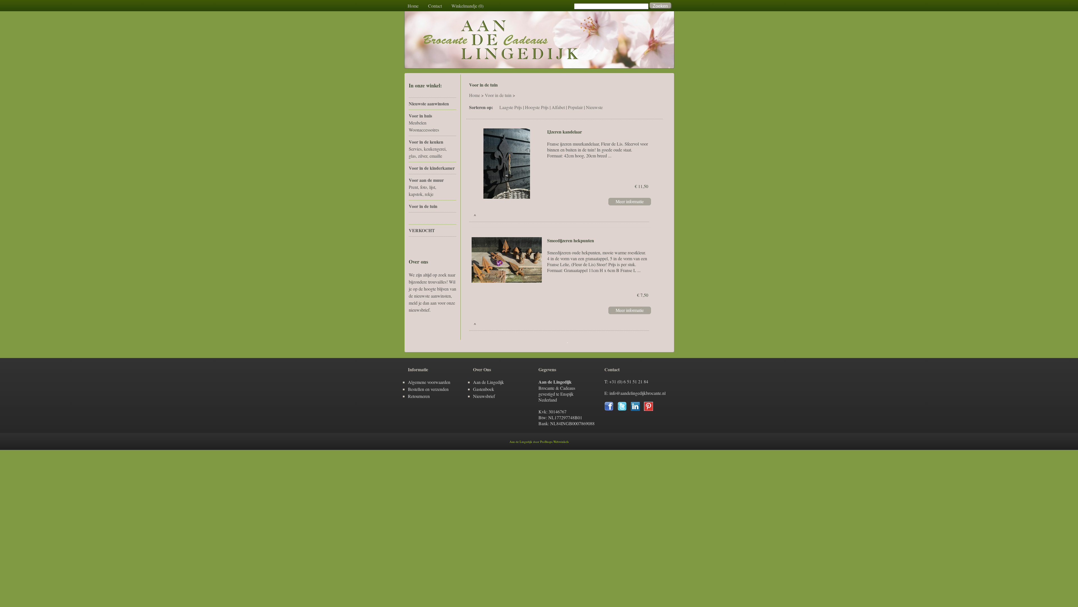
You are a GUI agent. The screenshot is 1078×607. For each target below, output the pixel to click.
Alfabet (558, 107)
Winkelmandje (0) (467, 6)
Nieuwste (594, 107)
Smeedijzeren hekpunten (570, 240)
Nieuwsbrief (484, 396)
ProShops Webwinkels (554, 442)
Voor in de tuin (423, 206)
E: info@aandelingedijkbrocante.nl (635, 393)
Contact (435, 6)
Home (413, 6)
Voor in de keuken (426, 142)
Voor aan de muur (426, 180)
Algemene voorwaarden (429, 382)
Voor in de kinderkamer (432, 168)
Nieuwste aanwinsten (429, 103)
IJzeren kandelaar (564, 131)
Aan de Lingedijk (488, 382)
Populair (575, 107)
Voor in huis (420, 115)
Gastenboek (483, 389)
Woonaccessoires (424, 130)
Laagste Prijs (510, 107)
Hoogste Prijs (537, 107)
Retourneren (419, 396)
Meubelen (417, 123)
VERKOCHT (422, 230)
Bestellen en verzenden (428, 389)
